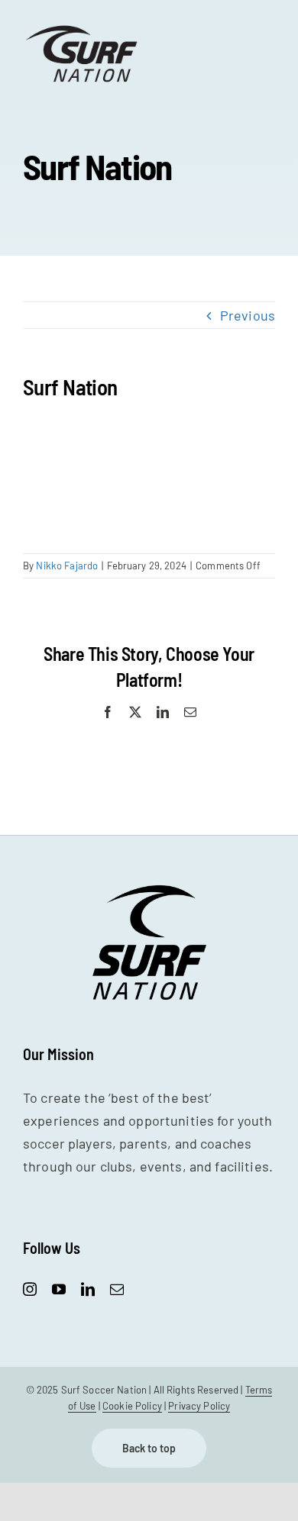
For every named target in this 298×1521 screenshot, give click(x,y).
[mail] (117, 1289)
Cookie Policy (132, 1406)
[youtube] (59, 1289)
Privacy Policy (199, 1406)
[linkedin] (88, 1289)
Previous (247, 315)
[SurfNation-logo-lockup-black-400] (83, 29)
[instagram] (30, 1289)
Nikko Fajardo (67, 565)
